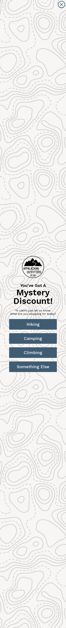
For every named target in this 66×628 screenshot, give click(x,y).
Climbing (33, 352)
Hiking (33, 324)
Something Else (33, 366)
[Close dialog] (61, 4)
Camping (33, 338)
